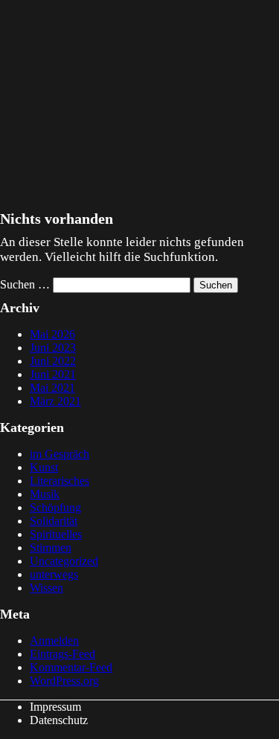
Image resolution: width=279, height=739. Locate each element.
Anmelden (54, 640)
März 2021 (55, 401)
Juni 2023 (53, 347)
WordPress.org (64, 680)
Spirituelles (56, 534)
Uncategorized (64, 561)
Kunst (44, 467)
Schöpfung (55, 507)
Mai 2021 (52, 387)
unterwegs (54, 574)
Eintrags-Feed (62, 654)
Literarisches (59, 480)
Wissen (46, 587)
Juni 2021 (53, 374)
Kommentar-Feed (71, 667)
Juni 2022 (53, 361)
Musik (45, 494)
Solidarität (53, 520)
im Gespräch (59, 454)
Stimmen (50, 547)
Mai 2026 (52, 334)
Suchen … (25, 284)
